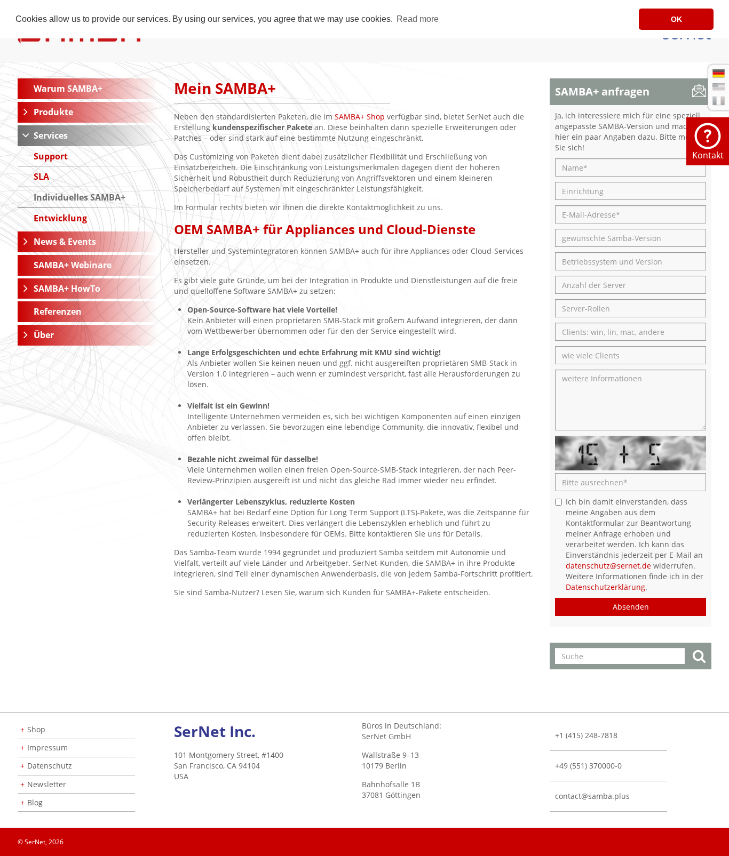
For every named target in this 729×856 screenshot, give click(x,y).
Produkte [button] (53, 112)
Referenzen (58, 311)
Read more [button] (418, 18)
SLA (41, 176)
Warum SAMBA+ (68, 88)
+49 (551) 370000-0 (588, 766)
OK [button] (676, 19)
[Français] (718, 101)
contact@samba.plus (592, 796)
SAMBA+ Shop (360, 116)
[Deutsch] (718, 73)
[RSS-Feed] (710, 838)
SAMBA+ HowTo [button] (67, 288)
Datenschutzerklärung (605, 587)
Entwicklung (60, 218)
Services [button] (51, 135)
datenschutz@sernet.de (608, 566)
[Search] (699, 657)
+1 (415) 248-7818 (586, 735)
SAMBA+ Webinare (73, 265)
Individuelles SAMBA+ (79, 197)
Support (51, 156)
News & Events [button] (65, 241)
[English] (718, 87)
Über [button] (44, 335)
